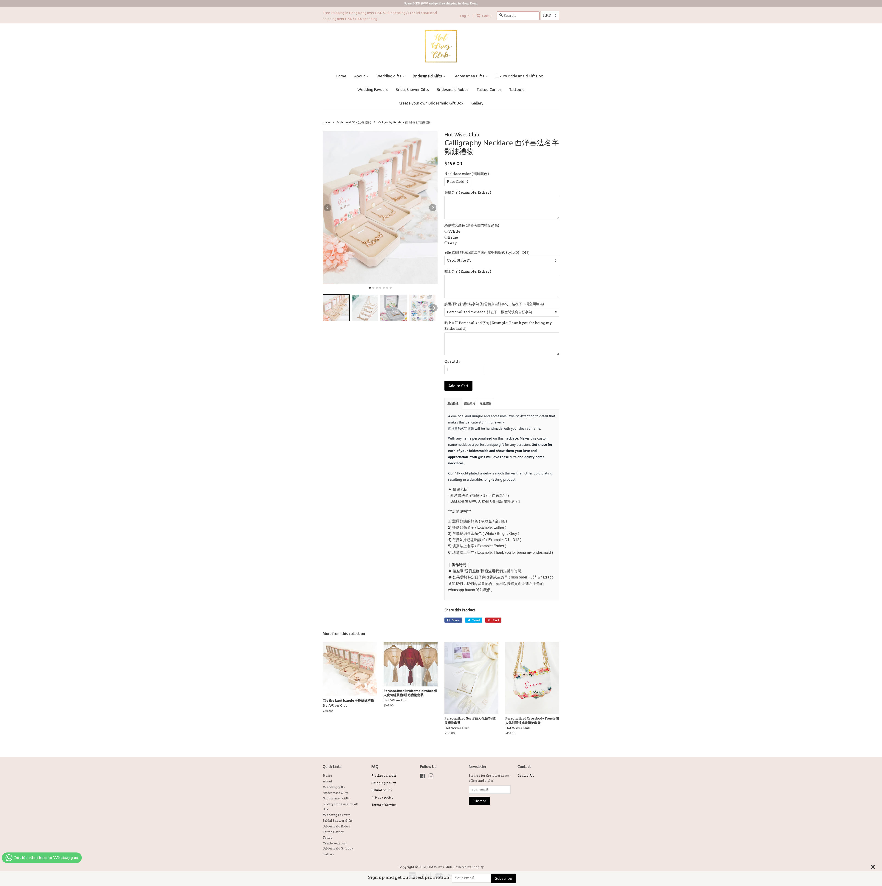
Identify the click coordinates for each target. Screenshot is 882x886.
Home (341, 76)
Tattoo (515, 89)
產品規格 (469, 403)
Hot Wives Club (439, 867)
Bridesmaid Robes (453, 89)
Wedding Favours (372, 89)
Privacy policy (382, 797)
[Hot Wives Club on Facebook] (422, 777)
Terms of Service (383, 805)
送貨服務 (485, 403)
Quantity (452, 361)
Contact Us (525, 775)
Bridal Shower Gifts (412, 89)
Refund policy (381, 790)
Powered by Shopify (468, 867)
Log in (464, 16)
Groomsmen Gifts (469, 76)
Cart (486, 16)
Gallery (477, 103)
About (360, 76)
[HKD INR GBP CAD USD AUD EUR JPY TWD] (549, 15)
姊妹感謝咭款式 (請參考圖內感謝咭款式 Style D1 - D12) (486, 253)
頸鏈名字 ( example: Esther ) (467, 192)
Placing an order (383, 775)
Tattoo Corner (488, 89)
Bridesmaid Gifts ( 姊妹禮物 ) (354, 122)
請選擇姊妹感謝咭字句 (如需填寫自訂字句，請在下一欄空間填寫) (494, 304)
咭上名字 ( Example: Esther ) (467, 271)
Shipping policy (383, 783)
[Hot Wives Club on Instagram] (430, 777)
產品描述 (452, 403)
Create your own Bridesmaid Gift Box (431, 103)
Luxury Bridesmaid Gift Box (519, 76)
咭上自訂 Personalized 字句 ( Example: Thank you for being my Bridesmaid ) (498, 326)
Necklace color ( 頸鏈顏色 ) (466, 174)
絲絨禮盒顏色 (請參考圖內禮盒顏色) (471, 225)
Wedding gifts (389, 76)
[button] (336, 307)
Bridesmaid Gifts (428, 76)
